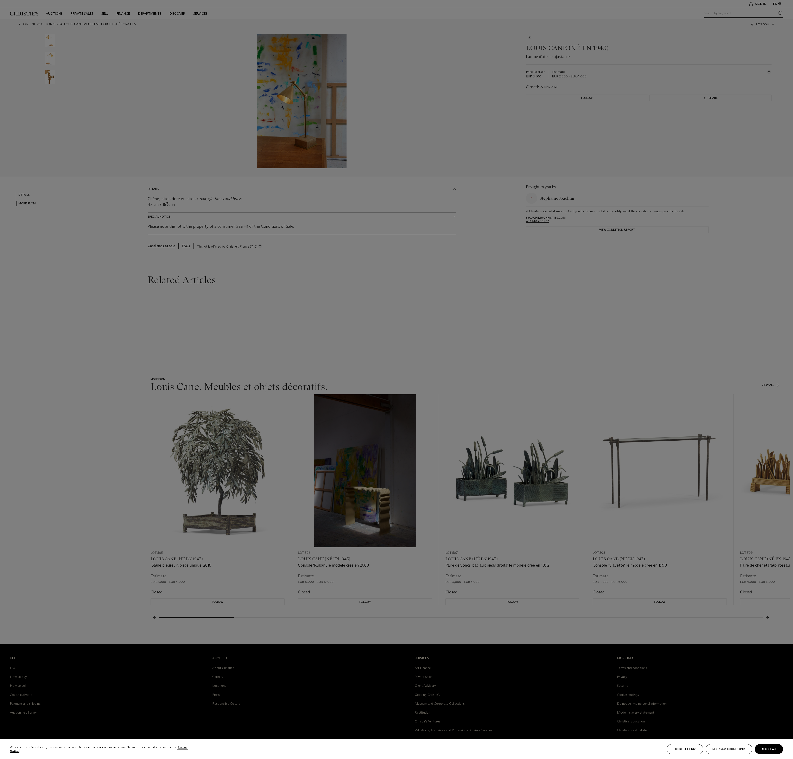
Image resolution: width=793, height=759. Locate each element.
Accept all (769, 749)
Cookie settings (684, 749)
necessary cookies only (729, 749)
